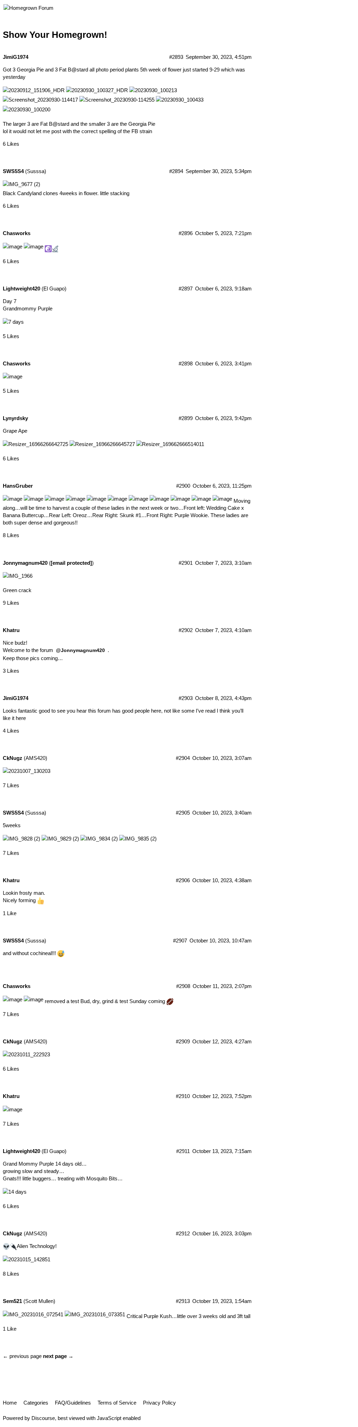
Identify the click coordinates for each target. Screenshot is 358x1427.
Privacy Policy (159, 1403)
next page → (58, 1356)
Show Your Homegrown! (55, 34)
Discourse (43, 1418)
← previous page (22, 1356)
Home (10, 1403)
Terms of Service (117, 1403)
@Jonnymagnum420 (80, 650)
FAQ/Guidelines (73, 1403)
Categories (35, 1403)
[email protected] (71, 563)
